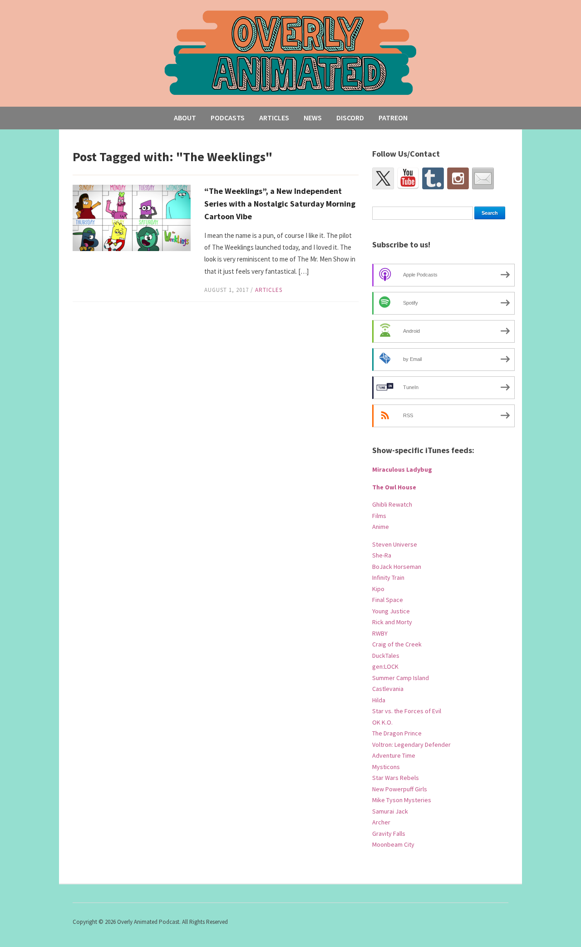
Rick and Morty (392, 622)
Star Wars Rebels (395, 778)
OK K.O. (382, 722)
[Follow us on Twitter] (383, 178)
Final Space (387, 600)
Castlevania (388, 689)
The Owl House (394, 487)
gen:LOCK (385, 666)
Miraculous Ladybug (402, 469)
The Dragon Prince (397, 733)
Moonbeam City (393, 844)
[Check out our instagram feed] (458, 178)
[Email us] (483, 178)
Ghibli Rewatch (392, 504)
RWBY (380, 633)
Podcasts (228, 117)
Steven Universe (394, 544)
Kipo (378, 589)
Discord (350, 117)
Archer (381, 822)
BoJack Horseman (396, 566)
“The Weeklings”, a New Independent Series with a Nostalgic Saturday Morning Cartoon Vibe (279, 204)
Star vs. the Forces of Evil (406, 711)
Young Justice (391, 611)
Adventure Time (393, 755)
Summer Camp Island (400, 678)
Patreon (393, 117)
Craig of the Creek (397, 644)
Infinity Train (388, 577)
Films (379, 516)
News (313, 117)
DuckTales (385, 655)
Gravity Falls (388, 833)
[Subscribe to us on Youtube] (408, 178)
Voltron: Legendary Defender (411, 744)
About (185, 117)
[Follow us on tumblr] (433, 178)
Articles (274, 117)
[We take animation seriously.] (291, 52)
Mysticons (386, 767)
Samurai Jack (390, 811)
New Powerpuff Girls (399, 789)
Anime (380, 527)
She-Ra (381, 555)
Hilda (378, 700)
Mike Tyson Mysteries (401, 800)
